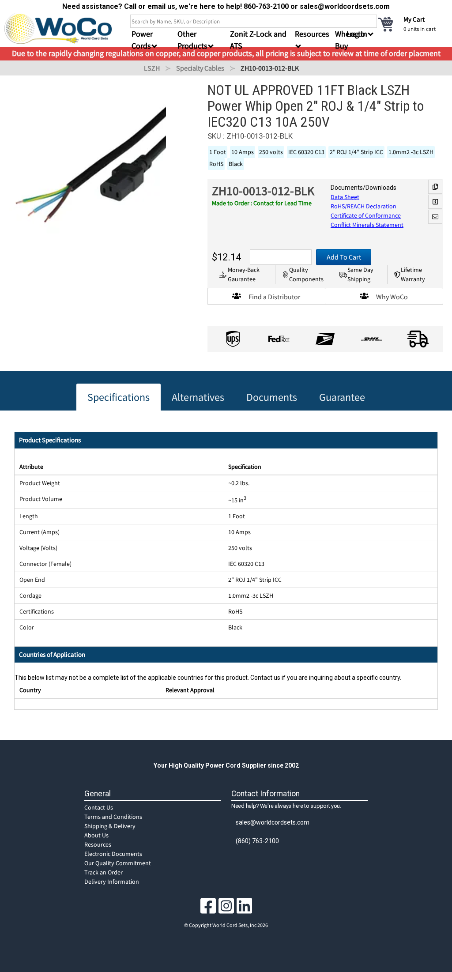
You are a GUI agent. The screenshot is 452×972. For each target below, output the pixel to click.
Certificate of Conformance (366, 215)
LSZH (152, 68)
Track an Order (103, 872)
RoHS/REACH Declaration (363, 206)
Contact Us (98, 807)
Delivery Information (111, 881)
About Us (96, 835)
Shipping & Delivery (110, 826)
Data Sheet (345, 197)
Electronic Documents (113, 854)
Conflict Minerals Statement (367, 225)
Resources (97, 844)
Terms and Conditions (113, 817)
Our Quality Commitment (117, 863)
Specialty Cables (200, 68)
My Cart (414, 19)
